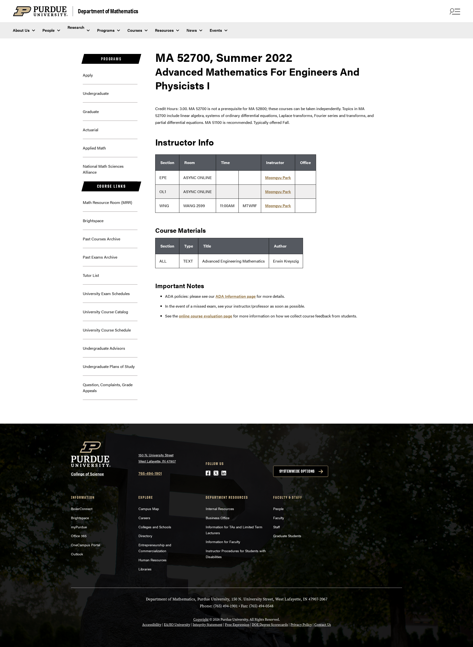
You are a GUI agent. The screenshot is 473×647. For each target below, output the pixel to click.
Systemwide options (297, 471)
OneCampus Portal (85, 544)
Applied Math (94, 148)
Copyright (201, 619)
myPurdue (79, 526)
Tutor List (91, 275)
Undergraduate (96, 93)
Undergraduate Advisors (104, 348)
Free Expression (237, 624)
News (191, 30)
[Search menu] (454, 11)
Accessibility (151, 624)
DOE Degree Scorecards (270, 624)
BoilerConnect (81, 508)
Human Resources (152, 559)
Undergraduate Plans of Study (109, 366)
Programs (106, 30)
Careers (144, 517)
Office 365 (79, 535)
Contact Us (322, 624)
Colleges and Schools (154, 526)
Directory (145, 535)
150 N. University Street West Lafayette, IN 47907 (157, 458)
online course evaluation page (205, 316)
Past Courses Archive (101, 239)
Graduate (91, 111)
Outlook (77, 553)
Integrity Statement (207, 624)
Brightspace (93, 220)
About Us (21, 30)
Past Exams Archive (100, 257)
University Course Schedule (107, 330)
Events (216, 30)
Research (76, 27)
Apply (88, 75)
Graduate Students (287, 535)
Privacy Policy (301, 624)
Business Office (217, 517)
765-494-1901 (150, 473)
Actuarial (90, 130)
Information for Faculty (223, 541)
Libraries (145, 568)
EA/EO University (177, 624)
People (48, 30)
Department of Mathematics (108, 10)
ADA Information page (236, 296)
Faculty (278, 517)
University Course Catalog (105, 312)
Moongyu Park (278, 177)
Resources (164, 30)
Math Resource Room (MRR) (107, 202)
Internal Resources (220, 508)
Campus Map (148, 508)
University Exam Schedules (106, 293)
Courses (134, 30)
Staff (276, 526)
